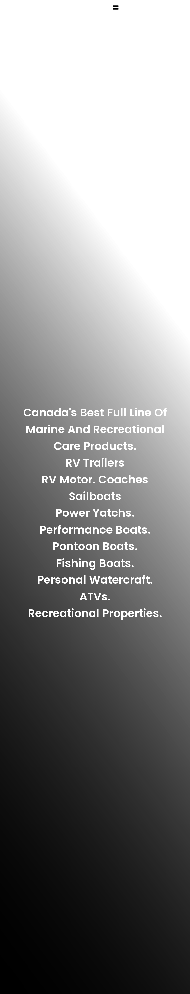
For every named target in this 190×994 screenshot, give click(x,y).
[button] (115, 7)
